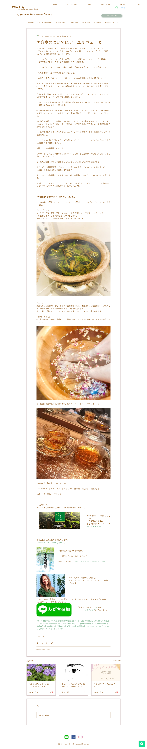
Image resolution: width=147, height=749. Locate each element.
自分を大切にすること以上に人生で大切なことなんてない (40, 685)
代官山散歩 (97, 22)
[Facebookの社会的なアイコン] (74, 737)
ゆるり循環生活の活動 (45, 22)
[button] (118, 22)
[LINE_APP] (66, 737)
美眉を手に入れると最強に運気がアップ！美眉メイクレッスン (73, 685)
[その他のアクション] (109, 36)
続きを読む (108, 22)
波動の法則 (74, 22)
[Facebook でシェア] (37, 643)
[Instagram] (80, 737)
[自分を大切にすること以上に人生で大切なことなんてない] (41, 672)
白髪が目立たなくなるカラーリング (105, 685)
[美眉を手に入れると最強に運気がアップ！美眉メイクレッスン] (73, 672)
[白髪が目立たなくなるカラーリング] (106, 672)
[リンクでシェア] (52, 643)
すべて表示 (117, 660)
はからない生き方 (61, 22)
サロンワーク (86, 22)
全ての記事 (30, 22)
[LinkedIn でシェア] (47, 643)
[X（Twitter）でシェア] (42, 643)
